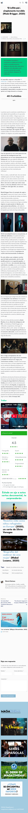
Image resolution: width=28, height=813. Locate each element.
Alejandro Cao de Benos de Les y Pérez (15, 567)
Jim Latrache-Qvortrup (17, 570)
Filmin (21, 38)
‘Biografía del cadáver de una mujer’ (11, 555)
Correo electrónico (19, 671)
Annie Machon (6, 570)
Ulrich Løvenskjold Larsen (17, 573)
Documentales (16, 38)
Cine (8, 38)
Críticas (10, 38)
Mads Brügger (6, 573)
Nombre (3, 671)
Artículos (4, 38)
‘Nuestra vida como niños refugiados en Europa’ (14, 524)
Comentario (4, 679)
